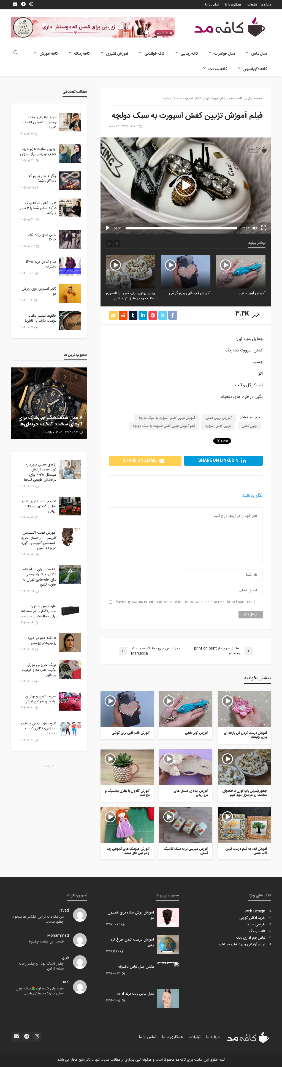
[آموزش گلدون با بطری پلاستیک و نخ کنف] (127, 767)
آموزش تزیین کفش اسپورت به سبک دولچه (167, 418)
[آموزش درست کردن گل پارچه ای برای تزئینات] (244, 709)
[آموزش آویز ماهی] (185, 709)
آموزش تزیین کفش (219, 418)
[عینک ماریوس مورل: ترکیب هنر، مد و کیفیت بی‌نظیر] (70, 669)
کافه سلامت (217, 69)
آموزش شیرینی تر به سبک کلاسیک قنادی (186, 851)
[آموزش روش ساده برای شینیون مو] (168, 917)
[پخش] (107, 228)
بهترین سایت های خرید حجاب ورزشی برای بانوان (38, 152)
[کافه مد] (229, 26)
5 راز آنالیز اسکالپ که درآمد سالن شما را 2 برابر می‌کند (38, 208)
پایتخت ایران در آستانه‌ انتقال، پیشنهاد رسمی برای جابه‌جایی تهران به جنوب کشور (39, 577)
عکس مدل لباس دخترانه (136, 966)
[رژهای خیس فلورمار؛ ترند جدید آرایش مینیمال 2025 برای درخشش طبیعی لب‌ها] (70, 469)
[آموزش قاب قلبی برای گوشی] (240, 271)
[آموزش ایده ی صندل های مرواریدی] (130, 271)
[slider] (181, 228)
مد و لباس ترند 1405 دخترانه (41, 264)
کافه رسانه (82, 54)
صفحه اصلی (254, 98)
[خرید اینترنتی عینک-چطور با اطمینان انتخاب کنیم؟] (70, 122)
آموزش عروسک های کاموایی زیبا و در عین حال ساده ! (128, 851)
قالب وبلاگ (257, 931)
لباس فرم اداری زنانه (250, 938)
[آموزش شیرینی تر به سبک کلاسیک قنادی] (185, 825)
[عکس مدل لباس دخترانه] (168, 964)
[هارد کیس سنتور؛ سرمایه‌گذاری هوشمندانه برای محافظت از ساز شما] (70, 611)
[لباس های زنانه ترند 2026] (70, 239)
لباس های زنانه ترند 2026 (42, 237)
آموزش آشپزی (117, 54)
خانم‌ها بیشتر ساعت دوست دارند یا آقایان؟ (40, 318)
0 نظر (112, 126)
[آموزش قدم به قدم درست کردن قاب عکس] (244, 825)
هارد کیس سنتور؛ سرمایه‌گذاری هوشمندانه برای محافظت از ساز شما (38, 611)
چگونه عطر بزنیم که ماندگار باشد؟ (42, 179)
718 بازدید (49, 432)
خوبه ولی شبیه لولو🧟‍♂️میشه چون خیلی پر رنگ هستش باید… (40, 991)
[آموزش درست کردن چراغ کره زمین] (168, 944)
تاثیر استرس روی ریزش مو (39, 291)
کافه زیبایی (189, 54)
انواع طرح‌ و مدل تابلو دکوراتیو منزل (53, 421)
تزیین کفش (249, 426)
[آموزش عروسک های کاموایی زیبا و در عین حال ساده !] (127, 825)
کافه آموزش (48, 54)
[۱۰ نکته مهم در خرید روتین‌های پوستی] (70, 642)
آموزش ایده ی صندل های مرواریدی (136, 296)
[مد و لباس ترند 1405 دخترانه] (70, 266)
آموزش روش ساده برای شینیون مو (131, 915)
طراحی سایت (255, 925)
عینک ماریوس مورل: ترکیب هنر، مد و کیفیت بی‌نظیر (39, 670)
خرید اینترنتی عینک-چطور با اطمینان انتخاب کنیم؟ (39, 122)
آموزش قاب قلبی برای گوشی (244, 293)
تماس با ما (212, 4)
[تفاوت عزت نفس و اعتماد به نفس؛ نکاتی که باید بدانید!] (70, 728)
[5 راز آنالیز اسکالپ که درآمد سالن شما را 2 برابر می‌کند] (70, 207)
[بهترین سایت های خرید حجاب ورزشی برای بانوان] (70, 153)
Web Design (255, 911)
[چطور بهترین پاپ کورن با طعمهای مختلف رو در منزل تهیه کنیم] (185, 271)
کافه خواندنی (154, 54)
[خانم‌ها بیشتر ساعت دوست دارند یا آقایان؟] (70, 320)
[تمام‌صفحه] (264, 228)
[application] (186, 185)
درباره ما (266, 4)
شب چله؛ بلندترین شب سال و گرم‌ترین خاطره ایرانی (39, 506)
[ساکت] (255, 228)
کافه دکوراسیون (255, 69)
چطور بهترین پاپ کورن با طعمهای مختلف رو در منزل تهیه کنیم (185, 296)
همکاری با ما (233, 4)
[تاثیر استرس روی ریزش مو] (70, 293)
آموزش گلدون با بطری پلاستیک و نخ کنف (127, 793)
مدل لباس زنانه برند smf (135, 993)
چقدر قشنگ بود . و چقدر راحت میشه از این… (41, 966)
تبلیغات (252, 4)
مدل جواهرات (224, 54)
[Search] (15, 53)
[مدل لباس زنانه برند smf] (168, 998)
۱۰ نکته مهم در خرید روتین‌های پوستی (42, 640)
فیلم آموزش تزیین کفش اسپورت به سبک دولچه (164, 426)
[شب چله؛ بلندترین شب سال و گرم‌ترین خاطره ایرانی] (70, 506)
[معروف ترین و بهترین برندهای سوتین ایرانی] (70, 701)
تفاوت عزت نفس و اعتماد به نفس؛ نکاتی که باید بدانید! (38, 728)
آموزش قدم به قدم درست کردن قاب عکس (246, 851)
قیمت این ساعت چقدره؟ (46, 942)
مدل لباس (259, 54)
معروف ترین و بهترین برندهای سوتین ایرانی (40, 699)
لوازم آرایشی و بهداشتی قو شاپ (242, 944)
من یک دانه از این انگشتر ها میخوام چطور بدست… (38, 919)
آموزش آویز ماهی (196, 733)
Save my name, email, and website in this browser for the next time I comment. (184, 602)
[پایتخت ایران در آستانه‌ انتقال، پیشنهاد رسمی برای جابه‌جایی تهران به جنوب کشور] (70, 574)
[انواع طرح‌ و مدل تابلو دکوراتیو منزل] (49, 403)
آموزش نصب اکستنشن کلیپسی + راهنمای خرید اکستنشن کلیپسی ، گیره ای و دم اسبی (38, 540)
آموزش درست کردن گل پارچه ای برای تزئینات (245, 735)
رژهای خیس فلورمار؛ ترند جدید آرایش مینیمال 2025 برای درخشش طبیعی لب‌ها (40, 472)
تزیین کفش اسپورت (218, 426)
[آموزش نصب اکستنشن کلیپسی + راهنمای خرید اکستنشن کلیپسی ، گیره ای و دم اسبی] (70, 537)
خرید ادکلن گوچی (252, 918)
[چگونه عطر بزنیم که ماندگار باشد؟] (70, 180)
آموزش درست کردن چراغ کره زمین (132, 942)
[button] (186, 185)
